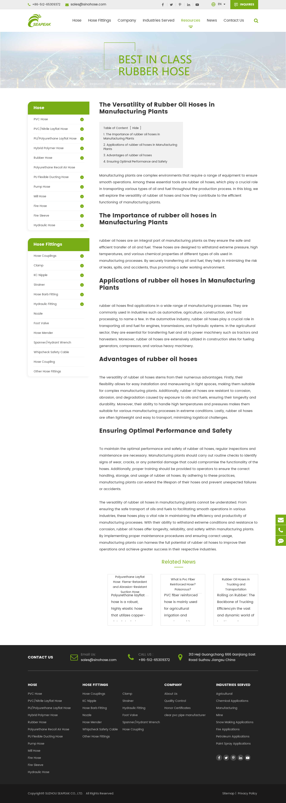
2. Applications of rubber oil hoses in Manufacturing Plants (140, 146)
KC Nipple (41, 275)
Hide (135, 128)
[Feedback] (281, 541)
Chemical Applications (232, 700)
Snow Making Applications (234, 722)
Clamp (38, 265)
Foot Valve (41, 323)
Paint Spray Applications (233, 743)
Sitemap (228, 793)
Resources (190, 20)
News (212, 20)
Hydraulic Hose (44, 225)
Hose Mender (43, 332)
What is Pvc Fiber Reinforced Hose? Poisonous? (183, 584)
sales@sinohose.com (88, 4)
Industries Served (158, 20)
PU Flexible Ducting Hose (51, 177)
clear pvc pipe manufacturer (185, 715)
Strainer (39, 284)
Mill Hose (40, 196)
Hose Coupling (44, 361)
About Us (170, 693)
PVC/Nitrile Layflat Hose (51, 129)
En (220, 4)
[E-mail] (281, 520)
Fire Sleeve (41, 215)
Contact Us (234, 20)
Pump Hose (42, 186)
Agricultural (224, 693)
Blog (118, 83)
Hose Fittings (99, 20)
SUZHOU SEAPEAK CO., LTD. (63, 793)
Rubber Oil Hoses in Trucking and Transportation (236, 584)
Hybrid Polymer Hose (49, 148)
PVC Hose (41, 119)
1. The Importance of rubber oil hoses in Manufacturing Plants (131, 136)
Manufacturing (226, 708)
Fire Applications (228, 729)
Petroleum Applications (232, 736)
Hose (76, 20)
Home (75, 83)
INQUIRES (246, 4)
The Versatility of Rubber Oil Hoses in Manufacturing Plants (173, 83)
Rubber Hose (43, 157)
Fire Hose (40, 206)
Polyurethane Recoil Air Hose (54, 167)
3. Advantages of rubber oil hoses (127, 155)
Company (127, 20)
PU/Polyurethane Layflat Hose (55, 138)
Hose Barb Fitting (46, 294)
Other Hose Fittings (47, 371)
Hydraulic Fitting (45, 304)
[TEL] (281, 530)
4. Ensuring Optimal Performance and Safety (135, 161)
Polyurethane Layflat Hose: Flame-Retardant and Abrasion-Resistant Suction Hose (130, 584)
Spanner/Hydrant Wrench (52, 342)
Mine (219, 715)
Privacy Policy (247, 793)
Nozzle (38, 313)
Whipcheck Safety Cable (51, 352)
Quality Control (175, 700)
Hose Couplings (45, 255)
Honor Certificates (177, 708)
